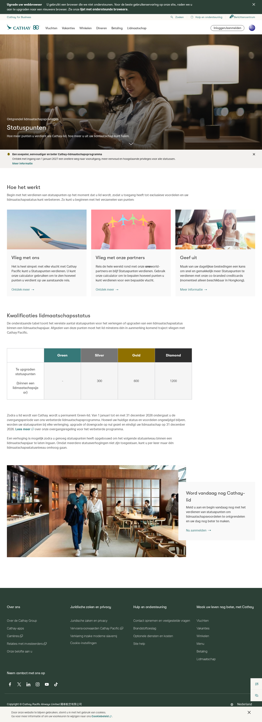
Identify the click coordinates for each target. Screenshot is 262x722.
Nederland (244, 704)
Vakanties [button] (68, 28)
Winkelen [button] (85, 28)
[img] (253, 4)
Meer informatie (22, 163)
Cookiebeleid (100, 716)
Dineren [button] (101, 28)
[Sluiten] (253, 154)
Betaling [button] (117, 28)
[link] (96, 511)
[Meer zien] (131, 144)
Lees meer (23, 429)
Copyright (13, 704)
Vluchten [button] (51, 28)
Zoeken (179, 17)
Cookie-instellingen (83, 643)
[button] (23, 289)
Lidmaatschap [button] (136, 28)
